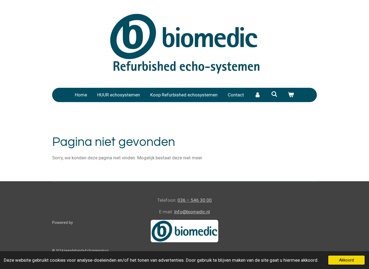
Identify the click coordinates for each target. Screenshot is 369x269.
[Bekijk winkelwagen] (291, 95)
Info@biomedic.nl (192, 211)
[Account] (257, 95)
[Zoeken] (274, 94)
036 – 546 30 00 (194, 200)
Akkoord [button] (346, 260)
